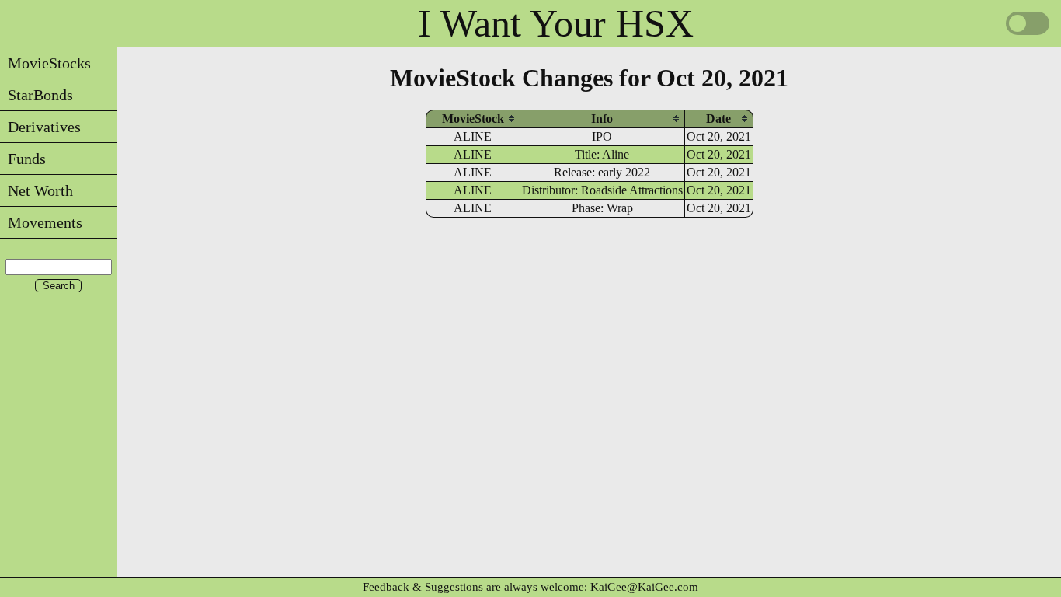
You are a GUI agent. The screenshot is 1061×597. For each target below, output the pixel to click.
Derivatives (40, 126)
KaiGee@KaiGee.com (644, 587)
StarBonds (36, 94)
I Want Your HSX (556, 23)
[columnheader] (473, 118)
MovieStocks (45, 63)
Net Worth (36, 190)
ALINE (473, 136)
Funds (23, 158)
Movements (41, 222)
